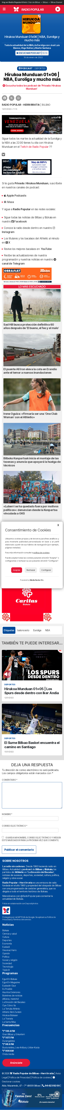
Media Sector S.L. (37, 580)
